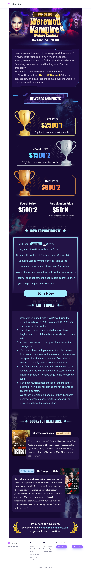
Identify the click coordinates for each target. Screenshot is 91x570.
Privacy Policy (47, 549)
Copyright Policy (47, 551)
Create (44, 3)
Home (28, 3)
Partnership (61, 3)
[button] (52, 4)
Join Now (45, 293)
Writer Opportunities (36, 3)
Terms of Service (48, 546)
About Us (69, 3)
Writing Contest (34, 554)
